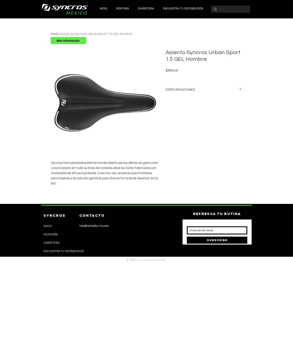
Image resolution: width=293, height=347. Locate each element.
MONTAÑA (51, 234)
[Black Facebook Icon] (83, 254)
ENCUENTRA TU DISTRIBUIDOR (64, 251)
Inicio (55, 34)
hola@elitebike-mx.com (94, 225)
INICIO (48, 226)
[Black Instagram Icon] (76, 254)
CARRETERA (51, 242)
